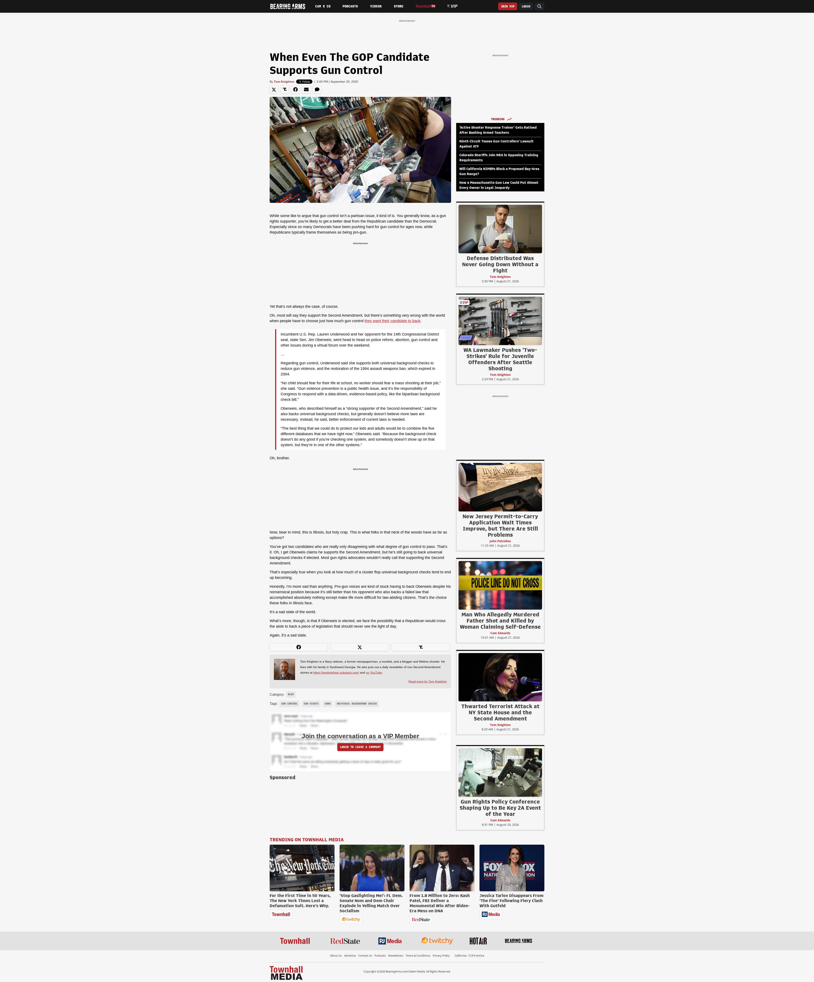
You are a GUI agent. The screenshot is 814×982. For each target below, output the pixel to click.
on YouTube (374, 672)
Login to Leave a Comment (360, 747)
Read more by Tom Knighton (427, 681)
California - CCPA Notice (469, 955)
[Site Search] (539, 6)
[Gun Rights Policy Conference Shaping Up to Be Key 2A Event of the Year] (500, 772)
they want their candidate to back (392, 321)
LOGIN (526, 6)
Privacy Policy (441, 955)
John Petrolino (500, 541)
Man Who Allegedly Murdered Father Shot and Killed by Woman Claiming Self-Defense (500, 621)
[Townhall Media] (286, 973)
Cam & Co (322, 6)
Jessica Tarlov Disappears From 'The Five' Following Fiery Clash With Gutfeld (511, 900)
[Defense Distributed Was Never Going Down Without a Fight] (500, 229)
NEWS (291, 694)
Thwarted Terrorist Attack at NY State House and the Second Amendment (500, 712)
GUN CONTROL (289, 703)
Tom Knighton (284, 81)
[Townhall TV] (425, 6)
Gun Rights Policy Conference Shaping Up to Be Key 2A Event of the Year (500, 808)
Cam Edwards (500, 633)
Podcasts (350, 6)
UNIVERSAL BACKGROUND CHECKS (357, 703)
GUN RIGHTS (311, 703)
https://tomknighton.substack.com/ (336, 672)
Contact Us (365, 955)
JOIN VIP (507, 6)
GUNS (328, 703)
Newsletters (395, 955)
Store (398, 6)
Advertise (350, 955)
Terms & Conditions (418, 955)
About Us (336, 955)
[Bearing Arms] (288, 6)
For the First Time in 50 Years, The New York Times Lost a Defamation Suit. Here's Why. (300, 900)
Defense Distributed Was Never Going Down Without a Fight (500, 264)
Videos (376, 6)
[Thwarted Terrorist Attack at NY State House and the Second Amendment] (500, 677)
